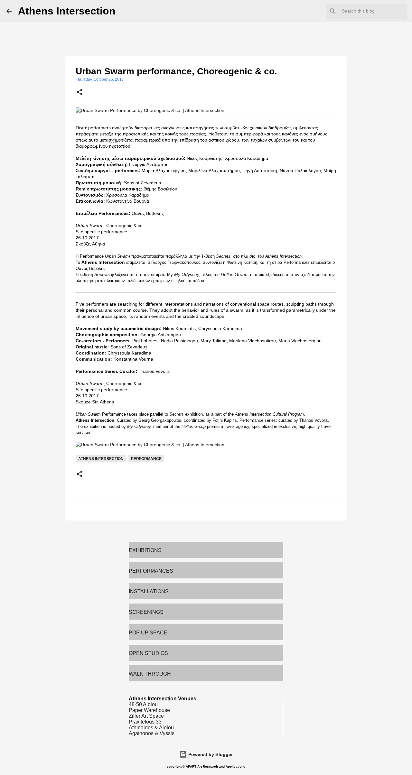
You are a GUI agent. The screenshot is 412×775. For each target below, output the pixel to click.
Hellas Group (234, 274)
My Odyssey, (187, 274)
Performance (146, 459)
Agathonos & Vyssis (151, 733)
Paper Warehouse (149, 710)
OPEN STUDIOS (148, 653)
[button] (79, 92)
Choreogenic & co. (125, 225)
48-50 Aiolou (143, 704)
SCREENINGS (146, 612)
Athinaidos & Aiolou (151, 727)
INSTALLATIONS (149, 591)
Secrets (223, 256)
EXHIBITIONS (145, 550)
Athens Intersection (67, 11)
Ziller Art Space (146, 716)
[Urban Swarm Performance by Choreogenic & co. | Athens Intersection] (150, 110)
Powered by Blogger (210, 754)
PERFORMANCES (151, 571)
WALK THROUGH (150, 674)
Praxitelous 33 (145, 721)
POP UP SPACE (148, 632)
